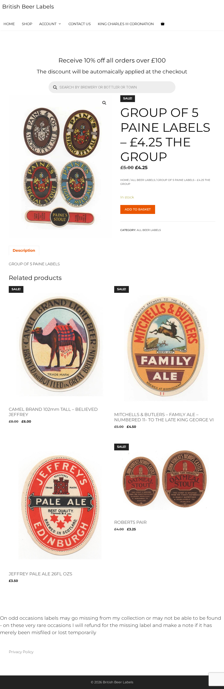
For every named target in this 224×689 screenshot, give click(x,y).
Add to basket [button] (22, 436)
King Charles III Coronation (126, 24)
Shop (27, 24)
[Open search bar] (175, 24)
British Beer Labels (28, 6)
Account (47, 24)
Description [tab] (24, 250)
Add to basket (138, 209)
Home (9, 24)
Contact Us (79, 24)
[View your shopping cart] (162, 24)
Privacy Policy (21, 652)
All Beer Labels (143, 180)
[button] (104, 103)
